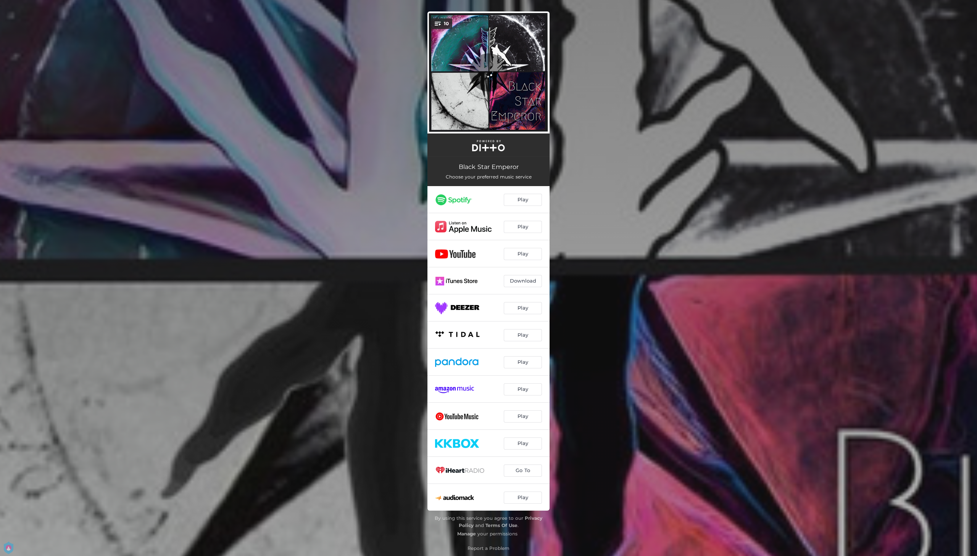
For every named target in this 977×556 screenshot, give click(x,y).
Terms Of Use (501, 525)
